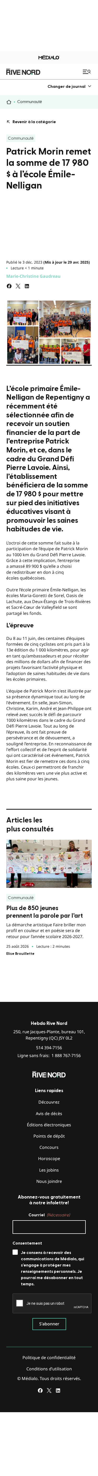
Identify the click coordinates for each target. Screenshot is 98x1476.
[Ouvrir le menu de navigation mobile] (87, 71)
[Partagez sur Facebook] (9, 286)
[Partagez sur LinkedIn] (27, 286)
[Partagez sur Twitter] (18, 286)
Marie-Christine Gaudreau (33, 276)
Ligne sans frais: (49, 1055)
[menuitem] (70, 86)
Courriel (49, 1215)
